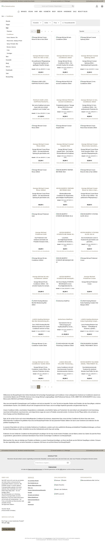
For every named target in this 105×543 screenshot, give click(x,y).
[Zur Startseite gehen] (8, 6)
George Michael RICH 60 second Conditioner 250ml (65, 101)
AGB (61, 469)
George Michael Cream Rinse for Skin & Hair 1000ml (89, 189)
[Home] (18, 12)
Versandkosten (48, 538)
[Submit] (68, 463)
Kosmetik (8, 60)
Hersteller (36, 22)
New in (8, 66)
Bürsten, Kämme (11, 47)
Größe (46, 22)
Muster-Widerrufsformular (34, 485)
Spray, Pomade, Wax (12, 43)
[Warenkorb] (101, 6)
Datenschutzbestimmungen (35, 469)
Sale (7, 73)
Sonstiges (9, 53)
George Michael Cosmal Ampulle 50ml (65, 145)
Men (7, 56)
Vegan (8, 24)
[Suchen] (73, 6)
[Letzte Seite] (51, 31)
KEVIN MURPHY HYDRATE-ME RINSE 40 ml (65, 233)
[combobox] (52, 6)
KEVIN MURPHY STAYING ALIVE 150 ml (89, 233)
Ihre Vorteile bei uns (33, 483)
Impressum (31, 504)
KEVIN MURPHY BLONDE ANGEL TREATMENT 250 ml (89, 363)
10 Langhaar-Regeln (33, 480)
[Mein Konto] (97, 6)
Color (8, 50)
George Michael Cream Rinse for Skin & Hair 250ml (41, 57)
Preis (55, 22)
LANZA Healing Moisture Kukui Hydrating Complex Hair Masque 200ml (89, 320)
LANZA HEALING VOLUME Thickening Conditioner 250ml (65, 363)
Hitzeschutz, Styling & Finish (14, 40)
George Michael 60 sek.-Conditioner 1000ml (40, 277)
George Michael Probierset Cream (89, 277)
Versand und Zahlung (33, 495)
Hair (7, 28)
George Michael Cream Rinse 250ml (41, 145)
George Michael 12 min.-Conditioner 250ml (89, 101)
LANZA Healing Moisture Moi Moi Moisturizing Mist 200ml (41, 320)
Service (31, 477)
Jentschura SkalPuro (65, 319)
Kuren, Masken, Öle (12, 37)
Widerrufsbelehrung (33, 497)
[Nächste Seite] (48, 31)
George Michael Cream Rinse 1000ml (41, 189)
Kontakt (30, 492)
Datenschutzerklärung (33, 499)
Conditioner (10, 34)
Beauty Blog (9, 76)
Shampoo (9, 31)
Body (7, 63)
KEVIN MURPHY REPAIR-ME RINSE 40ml (65, 189)
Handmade (9, 70)
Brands (8, 21)
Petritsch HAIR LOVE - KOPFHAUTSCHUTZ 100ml (41, 101)
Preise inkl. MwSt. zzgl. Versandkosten (40, 118)
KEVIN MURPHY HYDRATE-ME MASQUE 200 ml (65, 277)
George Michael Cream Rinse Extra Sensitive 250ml (89, 145)
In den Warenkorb (40, 76)
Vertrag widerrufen (8, 529)
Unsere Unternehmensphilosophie (37, 490)
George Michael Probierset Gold (40, 233)
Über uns (30, 487)
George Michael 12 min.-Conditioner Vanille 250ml (41, 363)
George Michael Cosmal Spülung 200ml (89, 56)
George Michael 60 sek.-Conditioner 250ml (65, 56)
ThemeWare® (66, 539)
